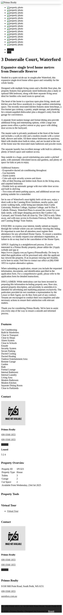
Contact (4, 444)
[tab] (10, 49)
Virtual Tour (12, 511)
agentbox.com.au (9, 596)
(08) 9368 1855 (8, 434)
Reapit (51, 611)
